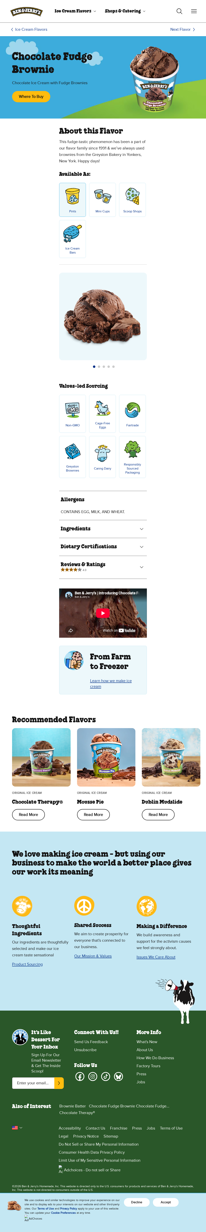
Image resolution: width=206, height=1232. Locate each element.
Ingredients (76, 529)
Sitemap (111, 1136)
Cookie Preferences (63, 1213)
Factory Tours (148, 1066)
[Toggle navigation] (194, 11)
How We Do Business (155, 1058)
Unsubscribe (85, 1050)
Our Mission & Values (93, 956)
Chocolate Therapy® (77, 1112)
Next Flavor (180, 29)
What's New (147, 1042)
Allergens (72, 499)
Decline (136, 1202)
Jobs (141, 1082)
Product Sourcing (27, 964)
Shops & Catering (123, 11)
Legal (63, 1136)
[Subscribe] (59, 1083)
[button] (94, 366)
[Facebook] (79, 1076)
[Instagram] (92, 1076)
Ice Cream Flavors (73, 11)
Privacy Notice (86, 1136)
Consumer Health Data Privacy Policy (92, 1152)
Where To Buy (31, 96)
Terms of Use (171, 1128)
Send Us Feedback (91, 1042)
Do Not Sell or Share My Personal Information (99, 1144)
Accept (166, 1202)
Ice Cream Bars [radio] (72, 251)
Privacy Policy (68, 1208)
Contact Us (95, 1128)
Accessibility (70, 1128)
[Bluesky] (118, 1076)
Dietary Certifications (89, 546)
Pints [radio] (72, 211)
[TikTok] (105, 1076)
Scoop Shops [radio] (132, 211)
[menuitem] (74, 11)
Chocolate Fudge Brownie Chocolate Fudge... (129, 1106)
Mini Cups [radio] (103, 211)
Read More (28, 814)
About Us (145, 1050)
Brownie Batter (72, 1106)
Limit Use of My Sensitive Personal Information (99, 1160)
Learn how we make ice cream (111, 683)
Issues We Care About (156, 957)
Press (141, 1074)
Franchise (118, 1128)
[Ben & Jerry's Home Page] (26, 11)
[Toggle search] (179, 11)
